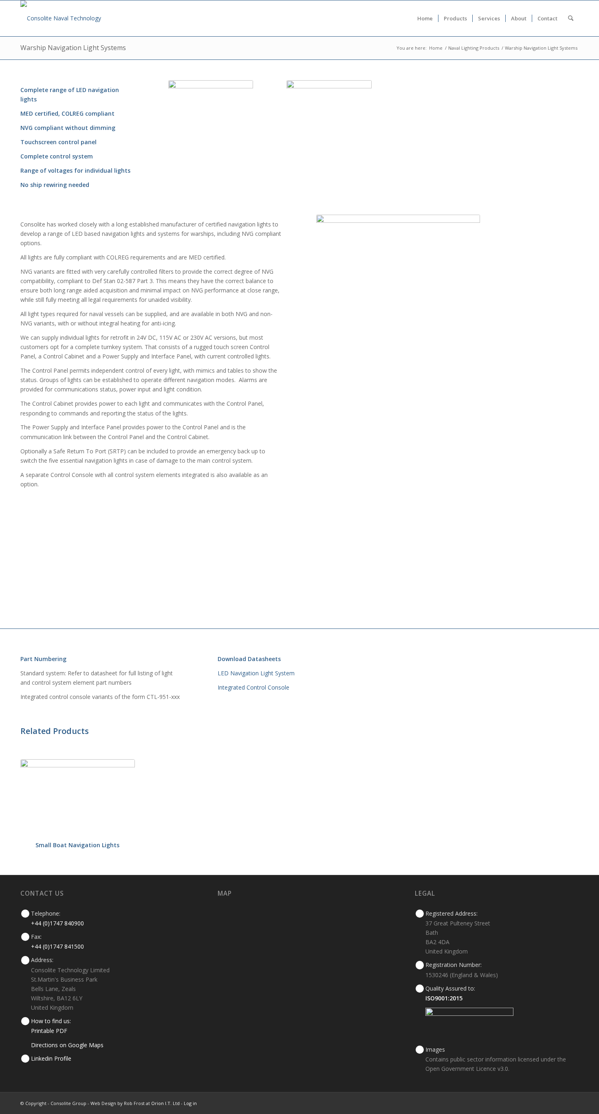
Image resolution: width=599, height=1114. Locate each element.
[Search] (571, 18)
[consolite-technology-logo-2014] (60, 18)
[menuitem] (425, 18)
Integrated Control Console (253, 687)
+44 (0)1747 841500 (57, 946)
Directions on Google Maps (67, 1045)
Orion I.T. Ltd (166, 1103)
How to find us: (51, 1021)
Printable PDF (49, 1031)
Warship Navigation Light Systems (73, 47)
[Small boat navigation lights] (77, 797)
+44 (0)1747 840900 (57, 923)
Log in (190, 1103)
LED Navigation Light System (256, 673)
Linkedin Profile (51, 1058)
